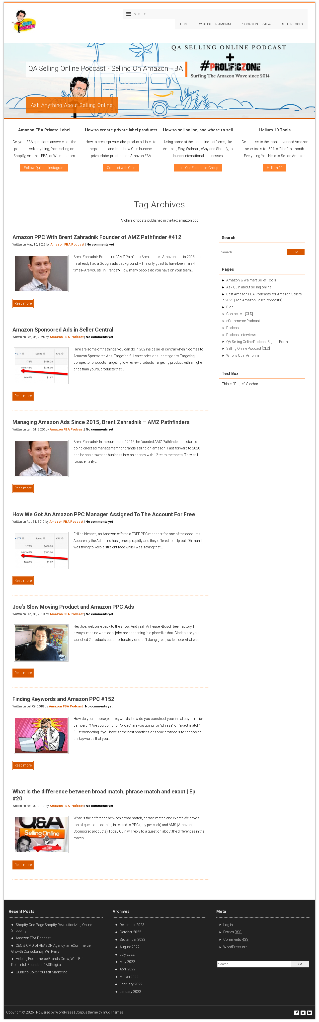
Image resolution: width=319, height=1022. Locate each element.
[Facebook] (296, 1013)
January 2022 (130, 992)
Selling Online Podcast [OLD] (248, 348)
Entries (232, 932)
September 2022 (132, 939)
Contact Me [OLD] (239, 314)
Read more (23, 303)
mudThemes (113, 1012)
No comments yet (100, 244)
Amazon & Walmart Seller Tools (251, 280)
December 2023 (132, 925)
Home (184, 24)
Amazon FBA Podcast (67, 244)
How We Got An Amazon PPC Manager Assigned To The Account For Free (103, 514)
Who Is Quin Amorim (215, 24)
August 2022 (130, 947)
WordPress (64, 1012)
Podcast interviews (256, 24)
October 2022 (130, 932)
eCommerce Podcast (243, 321)
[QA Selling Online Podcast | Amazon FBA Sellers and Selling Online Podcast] (23, 22)
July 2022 (127, 954)
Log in (228, 925)
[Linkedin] (309, 1013)
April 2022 (127, 969)
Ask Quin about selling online (248, 287)
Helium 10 (275, 168)
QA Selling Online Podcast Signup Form (257, 342)
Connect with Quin (121, 168)
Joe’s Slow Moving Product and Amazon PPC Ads (73, 607)
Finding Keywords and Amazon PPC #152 (63, 699)
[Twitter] (303, 1013)
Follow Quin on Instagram (44, 168)
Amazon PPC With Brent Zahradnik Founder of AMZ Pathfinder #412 (96, 237)
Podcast (233, 328)
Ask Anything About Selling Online (72, 105)
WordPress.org (235, 947)
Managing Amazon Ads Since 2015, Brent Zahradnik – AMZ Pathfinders (101, 422)
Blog (230, 307)
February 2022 (131, 984)
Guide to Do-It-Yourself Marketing (42, 972)
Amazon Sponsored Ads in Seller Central (62, 330)
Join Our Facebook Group (198, 168)
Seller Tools (292, 24)
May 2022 (127, 962)
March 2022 (129, 977)
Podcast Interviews (241, 335)
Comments (235, 939)
